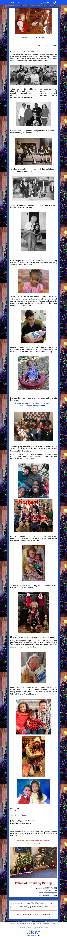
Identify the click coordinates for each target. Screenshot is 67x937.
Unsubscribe (22, 927)
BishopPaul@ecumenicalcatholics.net (20, 823)
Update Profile (29, 927)
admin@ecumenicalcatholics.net (48, 892)
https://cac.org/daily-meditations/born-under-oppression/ (33, 840)
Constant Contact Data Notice (41, 927)
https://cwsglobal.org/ (33, 843)
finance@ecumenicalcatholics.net (47, 895)
